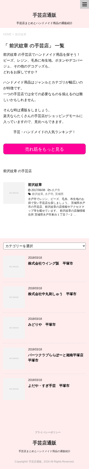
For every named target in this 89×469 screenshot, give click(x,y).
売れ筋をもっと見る (44, 149)
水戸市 (56, 190)
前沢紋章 (35, 184)
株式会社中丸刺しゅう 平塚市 (52, 294)
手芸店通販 (44, 15)
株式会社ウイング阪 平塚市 (50, 263)
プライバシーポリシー (48, 432)
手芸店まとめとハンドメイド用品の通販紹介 (44, 451)
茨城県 (59, 194)
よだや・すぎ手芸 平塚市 (49, 385)
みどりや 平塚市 (42, 324)
